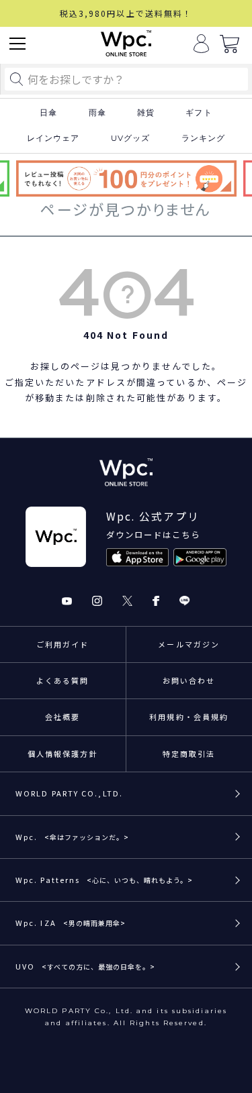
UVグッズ (131, 138)
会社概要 (62, 716)
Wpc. (72, 836)
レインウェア (53, 138)
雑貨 (146, 112)
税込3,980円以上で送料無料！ (126, 13)
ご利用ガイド (62, 644)
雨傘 (97, 112)
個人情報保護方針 (63, 753)
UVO (85, 966)
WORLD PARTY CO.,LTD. (69, 793)
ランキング (203, 138)
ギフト (198, 112)
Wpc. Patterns (104, 879)
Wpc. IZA (70, 922)
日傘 (48, 112)
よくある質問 (62, 680)
